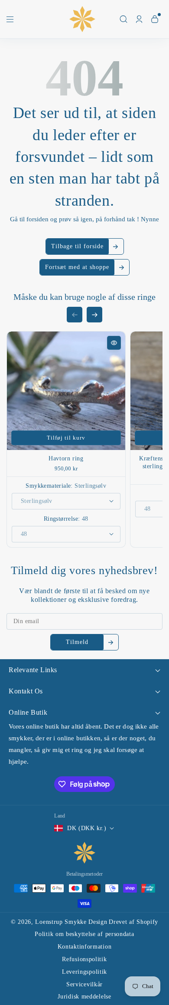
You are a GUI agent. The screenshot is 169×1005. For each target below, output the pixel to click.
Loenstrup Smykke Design (71, 922)
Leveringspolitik (84, 972)
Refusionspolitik (84, 959)
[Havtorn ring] (66, 391)
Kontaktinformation (85, 946)
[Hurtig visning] (114, 343)
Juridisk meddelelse (84, 996)
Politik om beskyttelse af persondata (84, 934)
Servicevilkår (84, 984)
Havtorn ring (66, 458)
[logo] (84, 853)
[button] (10, 21)
